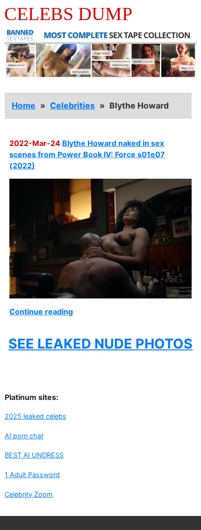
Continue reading (41, 311)
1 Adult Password (32, 475)
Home (24, 105)
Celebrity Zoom (29, 494)
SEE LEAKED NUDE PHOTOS (100, 343)
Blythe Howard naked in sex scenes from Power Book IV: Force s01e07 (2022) (87, 154)
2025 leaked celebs (35, 416)
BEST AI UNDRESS (34, 455)
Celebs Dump (68, 13)
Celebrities (72, 105)
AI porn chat (24, 436)
